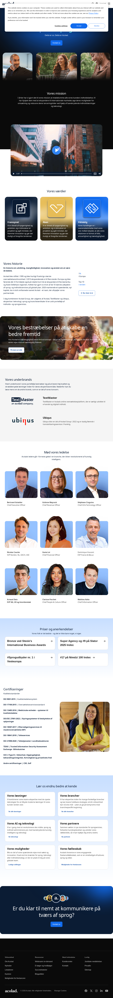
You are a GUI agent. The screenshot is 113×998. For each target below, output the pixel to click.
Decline (96, 26)
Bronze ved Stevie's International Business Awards (26, 643)
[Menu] (109, 3)
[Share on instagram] (96, 990)
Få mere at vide (16, 350)
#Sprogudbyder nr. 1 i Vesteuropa (21, 659)
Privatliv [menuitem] (88, 966)
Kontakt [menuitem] (65, 966)
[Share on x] (91, 990)
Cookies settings (61, 26)
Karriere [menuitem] (8, 974)
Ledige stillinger (14, 864)
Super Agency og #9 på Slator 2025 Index (79, 643)
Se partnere (65, 837)
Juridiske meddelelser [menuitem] (93, 961)
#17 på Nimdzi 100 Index (75, 657)
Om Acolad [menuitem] (9, 961)
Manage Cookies (60, 991)
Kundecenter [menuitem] (67, 961)
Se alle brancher (67, 811)
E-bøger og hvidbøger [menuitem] (43, 966)
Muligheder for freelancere (71, 864)
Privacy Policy (93, 13)
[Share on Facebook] (86, 990)
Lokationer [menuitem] (9, 970)
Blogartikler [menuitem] (39, 974)
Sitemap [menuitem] (88, 970)
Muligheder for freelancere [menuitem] (15, 978)
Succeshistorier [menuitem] (41, 970)
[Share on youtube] (106, 990)
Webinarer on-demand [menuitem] (44, 961)
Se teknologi (13, 837)
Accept (79, 26)
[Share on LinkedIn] (101, 990)
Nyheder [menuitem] (8, 966)
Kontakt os (56, 43)
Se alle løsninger (14, 811)
